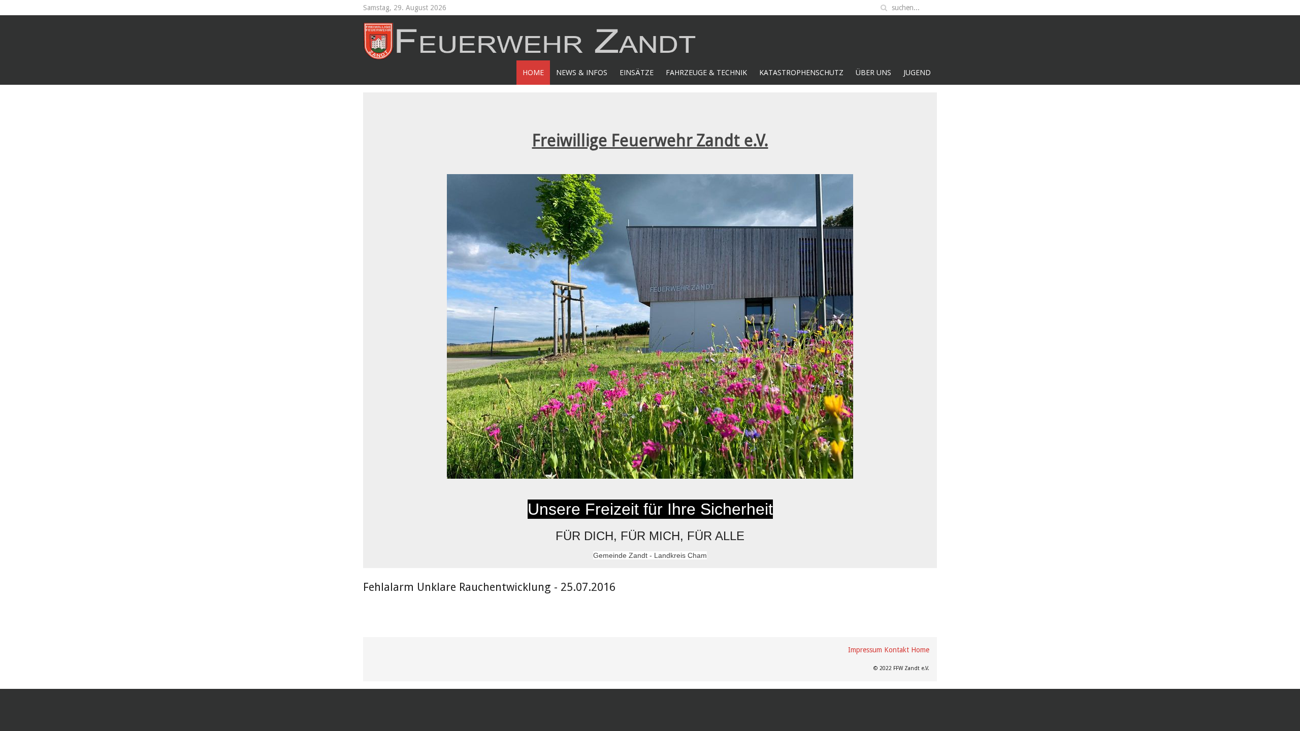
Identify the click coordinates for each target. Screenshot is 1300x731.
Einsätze (637, 72)
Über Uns (873, 72)
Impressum (865, 650)
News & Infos (581, 72)
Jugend (917, 72)
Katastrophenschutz (801, 72)
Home (533, 72)
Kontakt (896, 650)
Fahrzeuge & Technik (706, 72)
